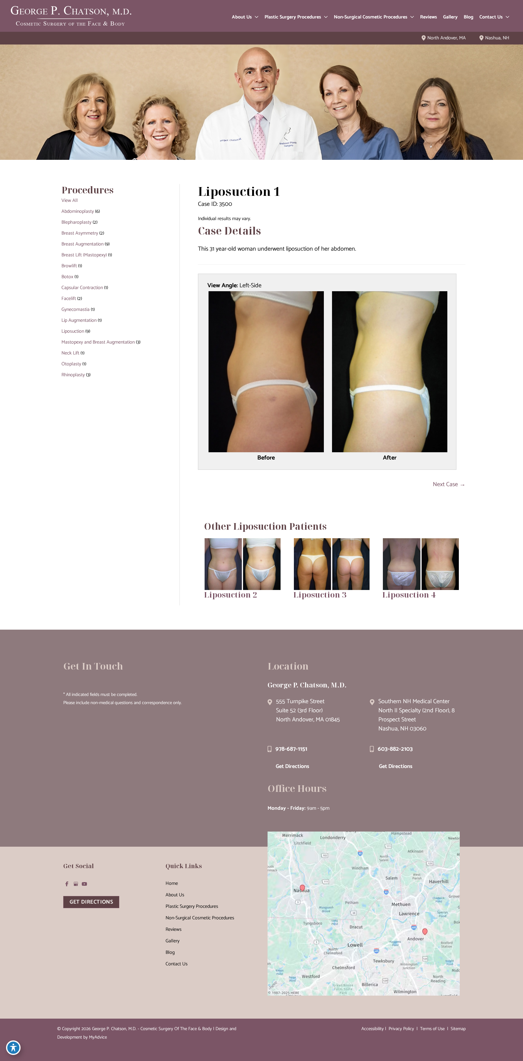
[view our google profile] (75, 884)
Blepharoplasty (76, 222)
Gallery (172, 941)
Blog (170, 952)
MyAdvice (98, 1037)
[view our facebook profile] (67, 884)
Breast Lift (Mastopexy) (84, 255)
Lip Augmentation (79, 320)
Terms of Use (432, 1029)
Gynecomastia (75, 309)
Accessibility (372, 1029)
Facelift (68, 299)
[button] (255, 17)
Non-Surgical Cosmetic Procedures (200, 918)
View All (69, 200)
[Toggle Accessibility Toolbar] (13, 1047)
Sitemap (457, 1029)
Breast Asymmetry (79, 233)
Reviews (174, 929)
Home (172, 883)
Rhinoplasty (73, 375)
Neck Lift (70, 353)
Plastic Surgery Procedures (192, 906)
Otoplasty (71, 364)
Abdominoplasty (77, 211)
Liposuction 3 (320, 594)
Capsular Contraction (82, 288)
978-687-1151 (291, 749)
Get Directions (292, 766)
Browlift (69, 266)
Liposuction (72, 331)
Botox (67, 277)
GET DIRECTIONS (91, 902)
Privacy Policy (401, 1029)
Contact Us (177, 964)
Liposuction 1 (239, 191)
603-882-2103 (395, 749)
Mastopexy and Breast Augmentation (98, 342)
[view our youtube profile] (84, 884)
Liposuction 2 (230, 594)
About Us (175, 895)
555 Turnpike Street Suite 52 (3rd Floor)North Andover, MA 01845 (308, 711)
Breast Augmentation (82, 244)
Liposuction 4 (409, 594)
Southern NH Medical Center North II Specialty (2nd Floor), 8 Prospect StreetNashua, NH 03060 (416, 715)
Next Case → (449, 484)
